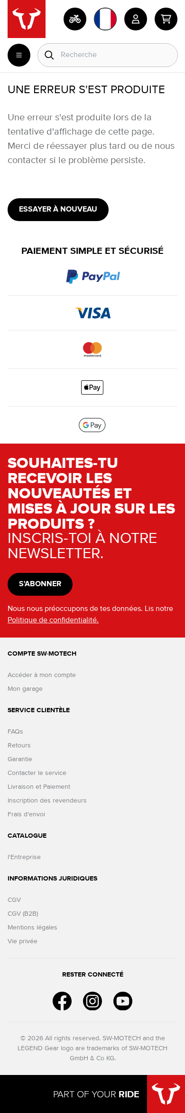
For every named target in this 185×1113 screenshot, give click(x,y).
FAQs (15, 731)
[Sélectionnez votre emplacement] (105, 19)
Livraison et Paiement (39, 787)
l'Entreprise (24, 857)
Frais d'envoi (26, 814)
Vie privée (22, 941)
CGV (14, 900)
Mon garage (25, 689)
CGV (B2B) (23, 913)
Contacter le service (37, 773)
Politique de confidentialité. (53, 620)
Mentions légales (32, 927)
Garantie (20, 759)
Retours (19, 745)
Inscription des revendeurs (47, 800)
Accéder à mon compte (42, 675)
